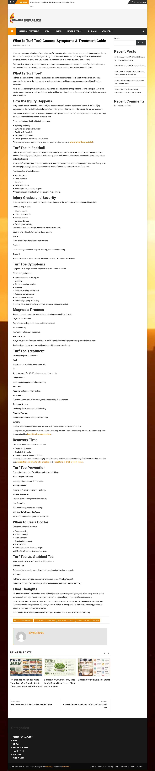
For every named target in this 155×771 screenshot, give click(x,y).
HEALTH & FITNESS (74, 27)
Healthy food (18, 746)
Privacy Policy (113, 762)
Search (117, 34)
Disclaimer (123, 762)
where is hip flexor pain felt (81, 138)
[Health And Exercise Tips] (12, 26)
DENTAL (57, 27)
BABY (47, 27)
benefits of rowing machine (39, 430)
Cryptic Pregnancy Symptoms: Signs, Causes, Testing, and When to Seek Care (130, 68)
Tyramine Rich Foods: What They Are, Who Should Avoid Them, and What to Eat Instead (26, 678)
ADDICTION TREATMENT (29, 27)
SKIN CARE (92, 27)
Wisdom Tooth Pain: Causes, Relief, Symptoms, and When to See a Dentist (128, 86)
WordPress (66, 762)
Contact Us (102, 762)
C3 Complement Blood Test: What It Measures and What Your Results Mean (130, 54)
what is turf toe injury (66, 615)
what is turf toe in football (45, 615)
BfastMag (49, 762)
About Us (93, 762)
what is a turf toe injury (23, 615)
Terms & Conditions (136, 762)
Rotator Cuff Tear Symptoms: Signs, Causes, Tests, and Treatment (129, 77)
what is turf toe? (83, 615)
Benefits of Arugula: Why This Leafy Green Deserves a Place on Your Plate (60, 678)
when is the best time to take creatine (32, 457)
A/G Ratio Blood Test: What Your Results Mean (130, 61)
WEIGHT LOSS (108, 27)
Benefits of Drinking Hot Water (94, 675)
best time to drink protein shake (69, 457)
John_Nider (16, 41)
